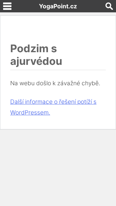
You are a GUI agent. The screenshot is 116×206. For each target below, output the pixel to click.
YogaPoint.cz (58, 6)
